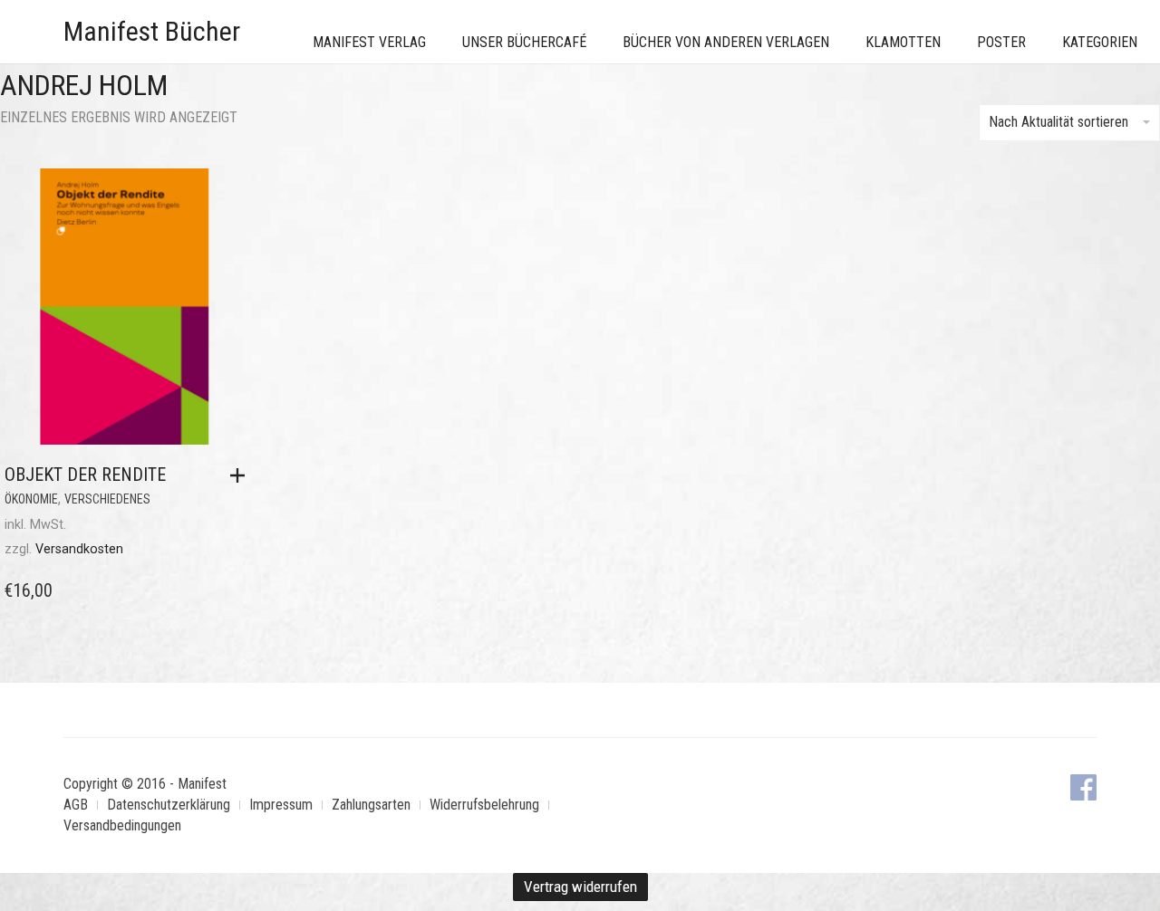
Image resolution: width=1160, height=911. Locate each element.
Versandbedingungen (122, 825)
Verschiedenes (107, 499)
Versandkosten (79, 549)
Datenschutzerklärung (168, 804)
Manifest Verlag (369, 42)
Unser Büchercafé (524, 42)
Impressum (281, 804)
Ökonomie (31, 499)
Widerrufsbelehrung (484, 804)
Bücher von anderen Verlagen (726, 42)
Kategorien (1099, 42)
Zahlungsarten (371, 804)
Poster (1001, 42)
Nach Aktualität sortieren (1058, 121)
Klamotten (903, 42)
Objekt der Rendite (85, 474)
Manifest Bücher (151, 31)
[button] (242, 475)
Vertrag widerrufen (580, 886)
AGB (75, 804)
